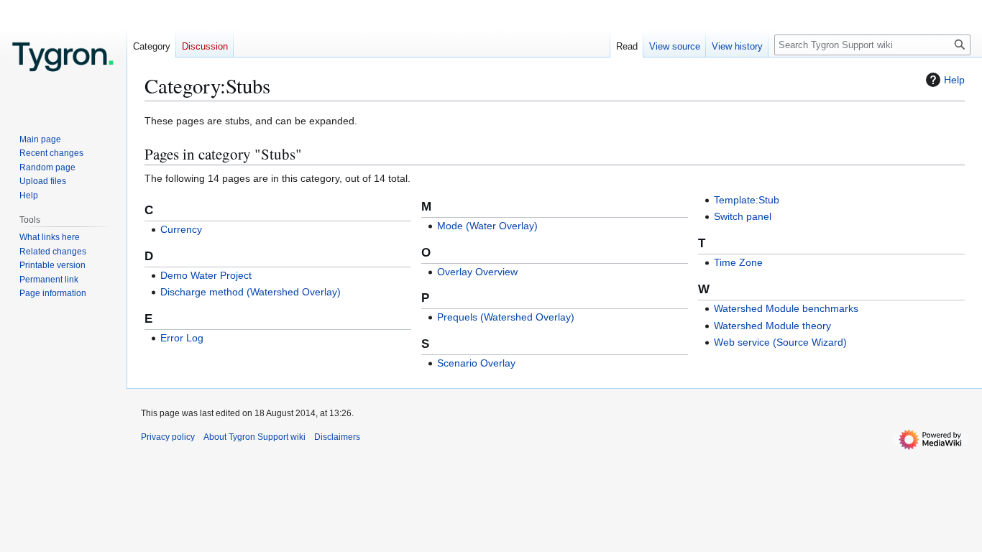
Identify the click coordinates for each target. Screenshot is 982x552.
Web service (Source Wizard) (780, 342)
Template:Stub (746, 200)
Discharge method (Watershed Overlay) (250, 292)
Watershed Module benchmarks (786, 308)
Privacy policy (168, 437)
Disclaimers (337, 437)
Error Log (181, 338)
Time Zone (738, 262)
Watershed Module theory (772, 325)
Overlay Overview (477, 271)
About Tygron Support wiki (254, 437)
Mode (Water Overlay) (487, 225)
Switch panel (742, 216)
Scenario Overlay (476, 363)
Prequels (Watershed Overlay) (505, 317)
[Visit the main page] (63, 57)
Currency (181, 229)
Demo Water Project (206, 275)
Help (954, 80)
